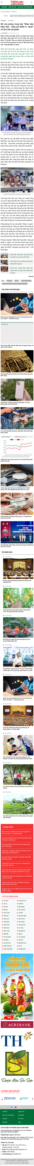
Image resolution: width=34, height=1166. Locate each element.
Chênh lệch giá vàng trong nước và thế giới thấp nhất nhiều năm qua (16, 460)
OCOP (20, 946)
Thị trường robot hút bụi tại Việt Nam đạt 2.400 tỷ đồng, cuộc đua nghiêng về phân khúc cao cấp (15, 488)
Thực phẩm (6, 922)
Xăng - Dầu (6, 931)
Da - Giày (21, 928)
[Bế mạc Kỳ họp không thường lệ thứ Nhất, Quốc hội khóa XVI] (18, 568)
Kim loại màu (7, 943)
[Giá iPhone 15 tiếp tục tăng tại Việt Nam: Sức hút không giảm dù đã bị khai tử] (17, 390)
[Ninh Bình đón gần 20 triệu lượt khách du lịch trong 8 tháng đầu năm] (18, 627)
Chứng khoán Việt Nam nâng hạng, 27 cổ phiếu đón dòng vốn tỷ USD (16, 517)
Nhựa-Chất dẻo (7, 946)
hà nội (16, 280)
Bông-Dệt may (22, 943)
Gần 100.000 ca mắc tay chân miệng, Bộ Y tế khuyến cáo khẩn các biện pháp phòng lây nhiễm (17, 757)
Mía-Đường (21, 906)
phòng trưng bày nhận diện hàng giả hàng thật (14, 283)
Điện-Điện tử (22, 931)
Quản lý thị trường (26, 280)
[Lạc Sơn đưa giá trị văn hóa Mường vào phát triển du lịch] (18, 774)
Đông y (20, 934)
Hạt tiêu (6, 906)
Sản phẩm (4, 1118)
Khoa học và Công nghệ (25, 7)
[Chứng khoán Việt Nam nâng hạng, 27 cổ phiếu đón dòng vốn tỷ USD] (17, 504)
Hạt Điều (21, 903)
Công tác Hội (12, 7)
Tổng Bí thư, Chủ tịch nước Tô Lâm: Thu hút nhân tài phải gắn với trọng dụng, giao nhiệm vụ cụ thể (17, 669)
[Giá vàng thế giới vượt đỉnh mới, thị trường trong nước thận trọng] (17, 361)
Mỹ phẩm (6, 934)
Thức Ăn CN (7, 925)
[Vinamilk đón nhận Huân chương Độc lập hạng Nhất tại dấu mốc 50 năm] (17, 532)
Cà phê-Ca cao (22, 900)
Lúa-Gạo (6, 900)
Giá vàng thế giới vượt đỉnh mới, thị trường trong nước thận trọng (17, 374)
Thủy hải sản (22, 925)
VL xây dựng (22, 937)
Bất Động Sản (22, 949)
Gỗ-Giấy (21, 912)
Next (32, 1097)
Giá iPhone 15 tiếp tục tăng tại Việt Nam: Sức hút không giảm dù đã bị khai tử (15, 403)
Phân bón (6, 916)
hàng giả (9, 280)
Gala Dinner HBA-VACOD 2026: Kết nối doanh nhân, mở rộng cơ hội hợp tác (17, 346)
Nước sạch (6, 919)
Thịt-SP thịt (22, 922)
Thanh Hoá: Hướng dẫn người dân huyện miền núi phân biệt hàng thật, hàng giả (17, 56)
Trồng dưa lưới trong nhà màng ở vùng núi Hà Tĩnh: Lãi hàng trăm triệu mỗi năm (16, 610)
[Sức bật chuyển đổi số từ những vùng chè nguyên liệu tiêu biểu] (18, 804)
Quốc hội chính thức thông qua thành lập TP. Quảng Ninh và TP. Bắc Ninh (16, 728)
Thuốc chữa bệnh (8, 949)
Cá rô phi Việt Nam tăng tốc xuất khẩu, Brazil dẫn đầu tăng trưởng (17, 431)
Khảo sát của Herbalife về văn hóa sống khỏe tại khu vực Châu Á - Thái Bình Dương (16, 317)
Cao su (5, 903)
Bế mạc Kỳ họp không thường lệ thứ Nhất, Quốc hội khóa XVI (17, 581)
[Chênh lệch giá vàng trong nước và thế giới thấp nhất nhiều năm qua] (17, 447)
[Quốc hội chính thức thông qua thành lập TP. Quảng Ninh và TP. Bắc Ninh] (18, 715)
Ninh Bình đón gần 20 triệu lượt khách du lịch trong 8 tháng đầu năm (16, 640)
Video (19, 1122)
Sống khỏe (4, 1122)
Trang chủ (3, 20)
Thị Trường (10, 20)
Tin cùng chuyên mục (10, 289)
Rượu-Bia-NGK (22, 916)
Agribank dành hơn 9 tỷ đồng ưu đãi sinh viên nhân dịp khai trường (17, 889)
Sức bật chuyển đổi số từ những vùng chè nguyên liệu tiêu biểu (18, 816)
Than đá (21, 940)
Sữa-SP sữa (22, 919)
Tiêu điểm (4, 7)
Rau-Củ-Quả (22, 909)
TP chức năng (7, 937)
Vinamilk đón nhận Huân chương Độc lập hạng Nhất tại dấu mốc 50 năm (17, 545)
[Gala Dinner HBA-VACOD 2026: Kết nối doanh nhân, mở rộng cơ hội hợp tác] (17, 333)
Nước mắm (6, 928)
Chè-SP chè (7, 912)
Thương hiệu (21, 1115)
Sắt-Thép (6, 940)
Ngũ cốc (6, 909)
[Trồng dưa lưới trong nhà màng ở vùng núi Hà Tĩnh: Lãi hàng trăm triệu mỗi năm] (18, 598)
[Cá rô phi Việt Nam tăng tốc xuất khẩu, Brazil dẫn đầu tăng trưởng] (17, 418)
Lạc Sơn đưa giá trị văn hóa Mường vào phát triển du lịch (18, 787)
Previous (2, 1097)
